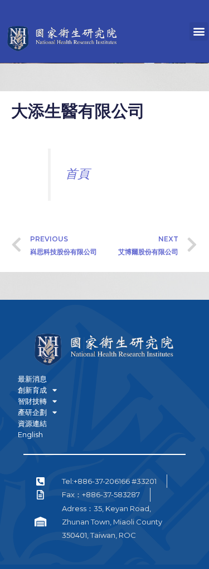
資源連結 (32, 423)
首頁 (77, 173)
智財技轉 (32, 401)
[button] (198, 31)
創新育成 (32, 389)
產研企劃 (32, 412)
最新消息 (32, 378)
